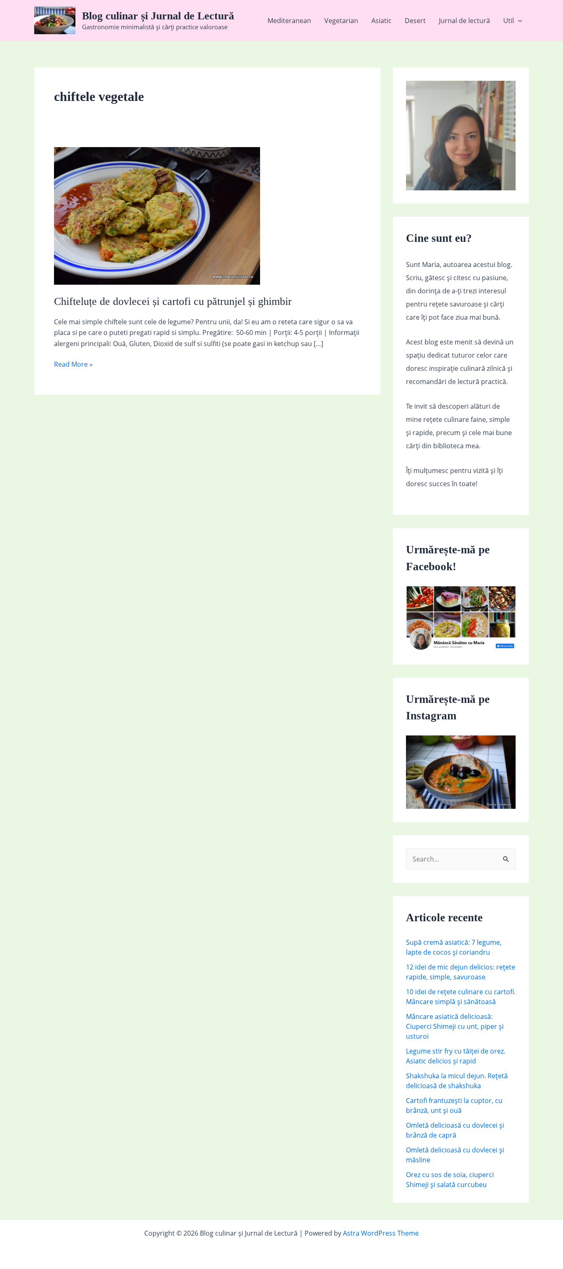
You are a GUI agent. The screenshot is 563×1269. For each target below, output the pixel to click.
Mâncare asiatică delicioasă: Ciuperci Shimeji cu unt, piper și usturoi (455, 1026)
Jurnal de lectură (464, 20)
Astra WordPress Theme (381, 1233)
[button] (518, 20)
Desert (415, 20)
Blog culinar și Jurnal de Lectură (158, 16)
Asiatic (381, 20)
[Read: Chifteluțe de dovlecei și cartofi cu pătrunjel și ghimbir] (157, 215)
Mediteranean (289, 20)
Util (508, 20)
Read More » (73, 364)
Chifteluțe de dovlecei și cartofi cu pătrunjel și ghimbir (173, 301)
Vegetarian (341, 20)
